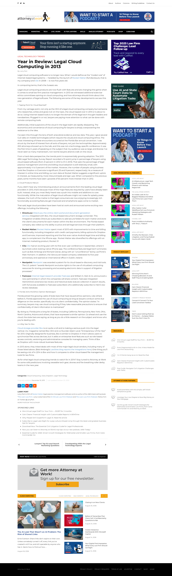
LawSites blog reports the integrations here (70, 349)
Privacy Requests (102, 569)
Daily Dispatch (78, 496)
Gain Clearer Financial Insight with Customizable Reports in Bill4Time (50, 414)
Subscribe (130, 31)
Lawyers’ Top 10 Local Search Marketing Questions (47, 444)
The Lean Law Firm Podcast (86, 397)
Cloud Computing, (34, 376)
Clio (36, 81)
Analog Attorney (96, 31)
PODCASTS (111, 31)
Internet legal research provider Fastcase (51, 276)
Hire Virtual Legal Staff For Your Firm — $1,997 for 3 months (46, 411)
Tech (46, 31)
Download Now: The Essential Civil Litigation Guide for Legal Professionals (52, 426)
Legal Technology (60, 376)
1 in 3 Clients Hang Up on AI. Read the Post (133, 355)
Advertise (128, 569)
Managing (23, 31)
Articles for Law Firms (62, 457)
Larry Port (23, 71)
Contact (137, 569)
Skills (82, 31)
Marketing (35, 31)
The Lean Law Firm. (25, 397)
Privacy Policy (86, 569)
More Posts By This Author (29, 402)
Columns (126, 3)
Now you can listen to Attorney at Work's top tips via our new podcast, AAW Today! (56, 430)
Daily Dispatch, (47, 376)
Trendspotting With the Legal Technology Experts (78, 444)
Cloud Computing (65, 496)
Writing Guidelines (138, 3)
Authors (118, 3)
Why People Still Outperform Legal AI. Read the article (44, 418)
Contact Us (150, 3)
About (111, 3)
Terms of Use (116, 569)
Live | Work (55, 31)
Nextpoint (38, 262)
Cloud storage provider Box (30, 328)
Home (152, 569)
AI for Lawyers (70, 31)
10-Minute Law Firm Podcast (61, 397)
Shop (121, 31)
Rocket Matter (79, 78)
